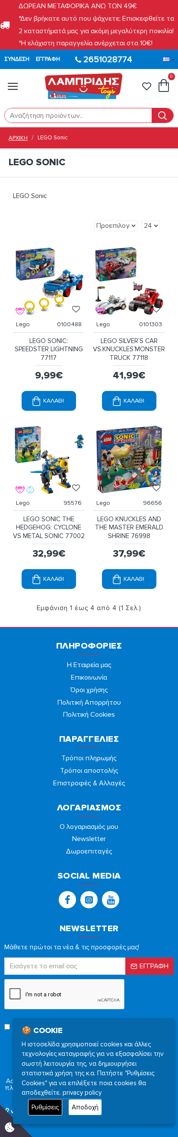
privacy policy (82, 1092)
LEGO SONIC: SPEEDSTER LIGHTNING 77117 (49, 349)
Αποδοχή (85, 1107)
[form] (78, 115)
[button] (67, 899)
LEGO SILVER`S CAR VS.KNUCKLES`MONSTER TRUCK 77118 (129, 349)
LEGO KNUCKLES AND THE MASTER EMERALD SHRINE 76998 (129, 527)
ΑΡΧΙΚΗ (18, 138)
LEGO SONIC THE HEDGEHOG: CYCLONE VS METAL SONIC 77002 (49, 527)
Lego (23, 324)
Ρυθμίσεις (45, 1107)
